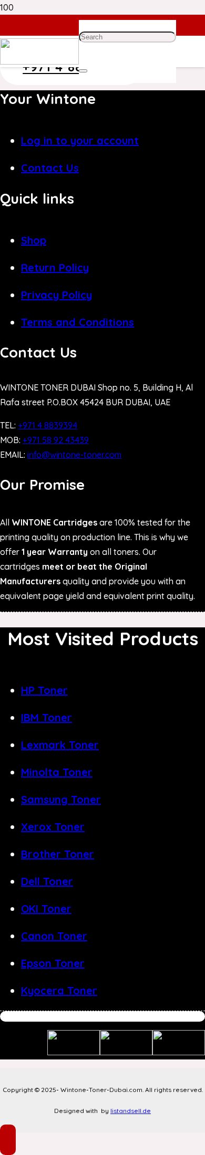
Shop (33, 240)
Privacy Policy (56, 294)
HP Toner (44, 690)
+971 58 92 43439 (56, 440)
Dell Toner (47, 881)
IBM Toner (46, 717)
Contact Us (50, 167)
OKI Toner (46, 908)
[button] (8, 1140)
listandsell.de (130, 1111)
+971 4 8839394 (47, 425)
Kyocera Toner (59, 990)
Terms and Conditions (77, 322)
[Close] (83, 70)
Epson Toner (53, 963)
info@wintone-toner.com (74, 454)
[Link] (39, 61)
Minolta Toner (57, 772)
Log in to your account (80, 140)
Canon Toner (54, 935)
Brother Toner (57, 853)
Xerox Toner (53, 826)
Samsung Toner (61, 799)
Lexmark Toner (60, 744)
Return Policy (55, 267)
